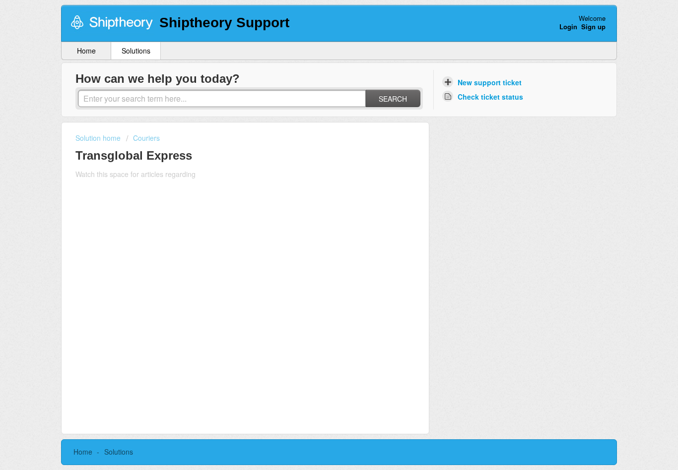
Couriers (146, 138)
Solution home (99, 138)
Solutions (136, 51)
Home (86, 51)
